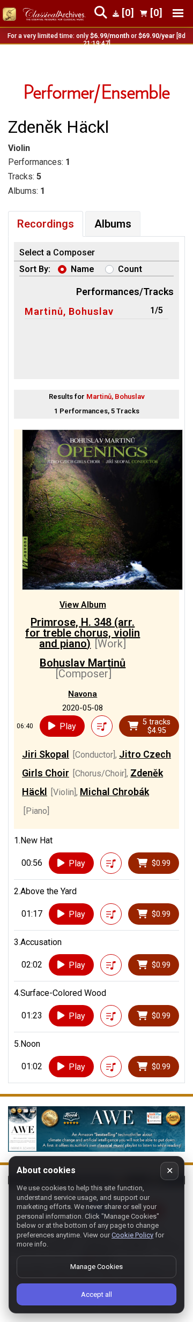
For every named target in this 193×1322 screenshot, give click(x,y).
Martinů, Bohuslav (69, 311)
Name (82, 269)
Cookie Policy (132, 1235)
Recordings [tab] (45, 223)
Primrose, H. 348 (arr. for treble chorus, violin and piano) (82, 633)
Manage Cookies (96, 1267)
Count (130, 269)
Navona (82, 694)
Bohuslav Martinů (82, 662)
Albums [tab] (112, 223)
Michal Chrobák (114, 791)
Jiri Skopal (45, 754)
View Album (83, 605)
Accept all (96, 1294)
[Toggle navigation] (178, 13)
